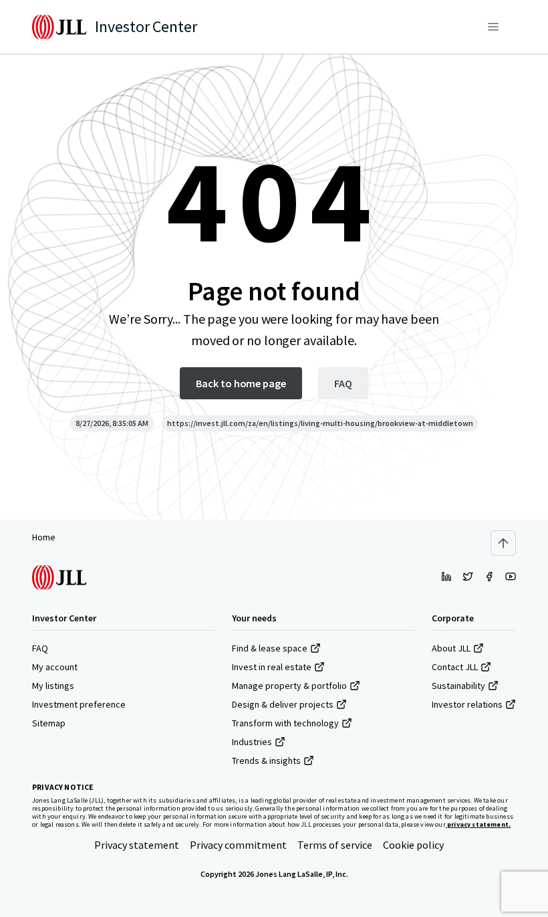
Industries (252, 742)
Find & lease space (269, 648)
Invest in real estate (271, 667)
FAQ (40, 648)
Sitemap (48, 723)
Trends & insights (266, 760)
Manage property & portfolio (289, 686)
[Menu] (493, 27)
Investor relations (467, 704)
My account (55, 667)
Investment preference (79, 704)
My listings (53, 686)
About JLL (451, 648)
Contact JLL (455, 667)
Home (43, 537)
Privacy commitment (238, 844)
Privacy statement (136, 844)
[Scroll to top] (503, 543)
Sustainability (458, 686)
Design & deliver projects (282, 704)
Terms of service (334, 844)
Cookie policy (413, 844)
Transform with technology (285, 723)
